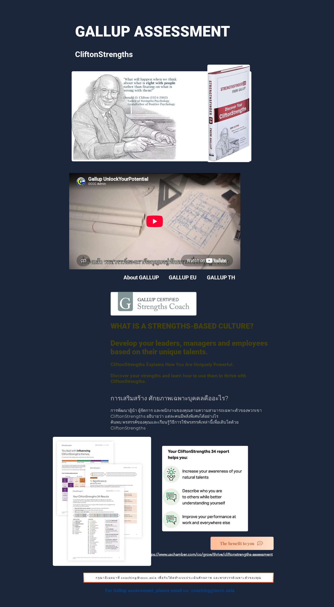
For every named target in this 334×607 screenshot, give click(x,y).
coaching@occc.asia (212, 590)
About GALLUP (141, 277)
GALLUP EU (182, 277)
